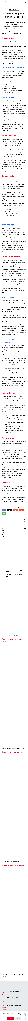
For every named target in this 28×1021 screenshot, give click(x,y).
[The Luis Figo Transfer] (4, 991)
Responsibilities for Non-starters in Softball (13, 748)
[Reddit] (21, 510)
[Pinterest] (15, 510)
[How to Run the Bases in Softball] (14, 805)
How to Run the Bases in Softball (10, 861)
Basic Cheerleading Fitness (14, 1005)
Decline (18, 1018)
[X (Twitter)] (9, 510)
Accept (10, 1018)
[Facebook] (4, 510)
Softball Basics (14, 9)
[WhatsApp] (4, 513)
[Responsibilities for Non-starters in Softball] (14, 692)
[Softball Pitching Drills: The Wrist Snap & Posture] (14, 919)
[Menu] (25, 2)
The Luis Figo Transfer (13, 991)
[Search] (2, 2)
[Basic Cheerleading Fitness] (4, 1005)
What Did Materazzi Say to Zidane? (11, 997)
